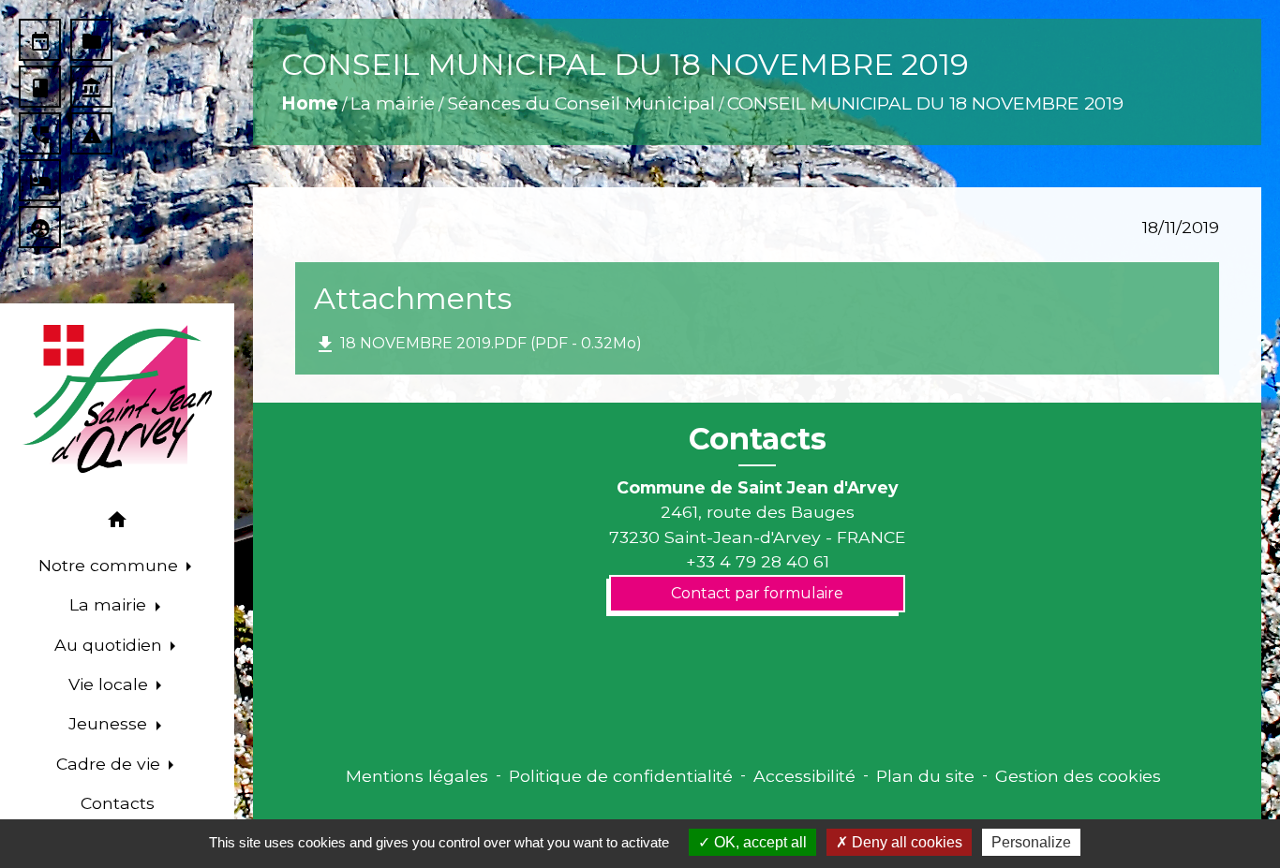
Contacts (757, 439)
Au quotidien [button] (110, 645)
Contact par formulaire (757, 593)
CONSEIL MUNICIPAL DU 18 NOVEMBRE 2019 (925, 103)
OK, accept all (758, 842)
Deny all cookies (905, 842)
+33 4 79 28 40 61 (757, 561)
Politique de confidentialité (621, 776)
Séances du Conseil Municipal (581, 103)
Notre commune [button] (110, 565)
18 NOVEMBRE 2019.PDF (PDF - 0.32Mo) (478, 344)
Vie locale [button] (110, 684)
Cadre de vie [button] (110, 763)
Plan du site (925, 776)
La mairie (392, 103)
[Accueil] (117, 399)
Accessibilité (804, 776)
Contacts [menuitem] (118, 803)
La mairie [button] (110, 604)
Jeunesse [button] (110, 723)
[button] (117, 523)
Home (309, 103)
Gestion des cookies (1078, 776)
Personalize (1031, 842)
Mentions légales (417, 776)
